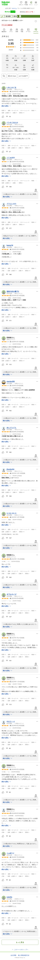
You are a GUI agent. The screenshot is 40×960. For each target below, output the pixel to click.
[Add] (35, 21)
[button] (12, 88)
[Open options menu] (37, 87)
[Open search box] (4, 76)
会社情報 (13, 955)
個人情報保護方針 (23, 955)
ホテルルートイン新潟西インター (12, 20)
